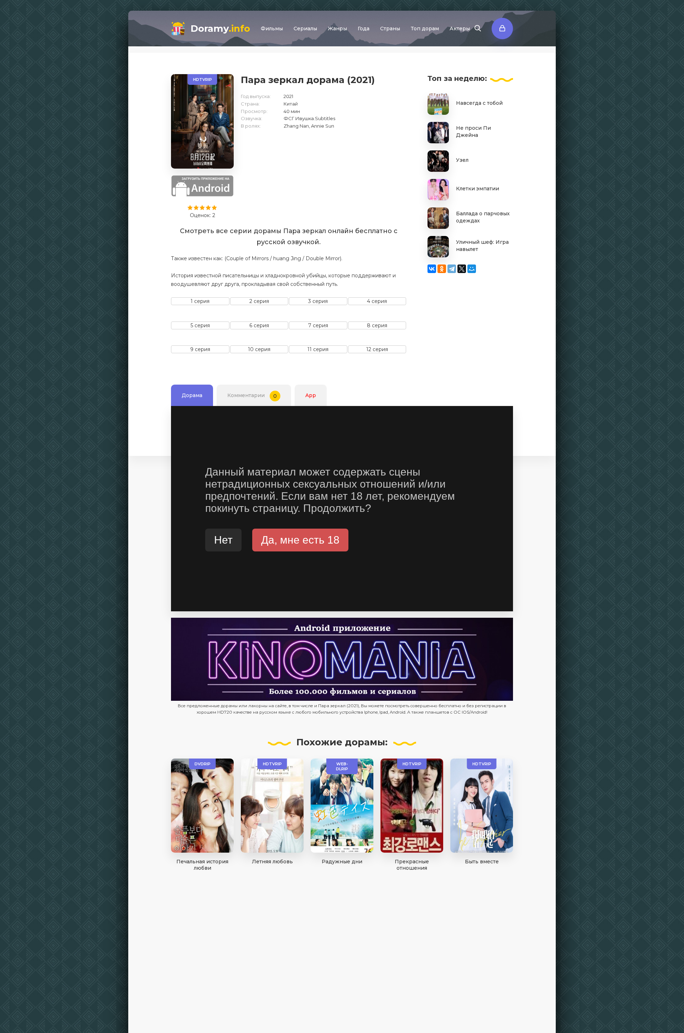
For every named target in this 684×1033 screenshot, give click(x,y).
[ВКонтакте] (432, 268)
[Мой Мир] (471, 268)
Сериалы (305, 28)
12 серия (377, 349)
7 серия (318, 325)
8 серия (377, 325)
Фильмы (272, 28)
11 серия (317, 349)
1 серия (200, 301)
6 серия (259, 325)
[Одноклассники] (441, 268)
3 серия (318, 301)
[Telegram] (451, 268)
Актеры (460, 28)
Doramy (220, 28)
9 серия (200, 349)
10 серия (259, 349)
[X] (461, 268)
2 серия (259, 301)
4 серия (377, 301)
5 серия (200, 325)
